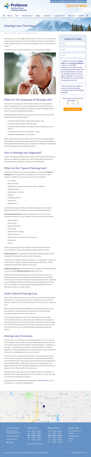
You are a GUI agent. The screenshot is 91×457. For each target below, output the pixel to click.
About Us (71, 433)
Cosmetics (47, 16)
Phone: (13, 436)
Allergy (37, 16)
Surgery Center (59, 16)
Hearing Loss (20, 33)
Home (5, 33)
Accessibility (79, 452)
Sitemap (84, 452)
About (9, 16)
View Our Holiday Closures (34, 444)
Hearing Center (26, 16)
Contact (81, 16)
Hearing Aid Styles (73, 436)
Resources (71, 16)
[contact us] (45, 406)
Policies (70, 441)
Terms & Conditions (77, 63)
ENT (16, 16)
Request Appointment (73, 109)
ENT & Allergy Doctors (74, 431)
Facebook (11, 442)
